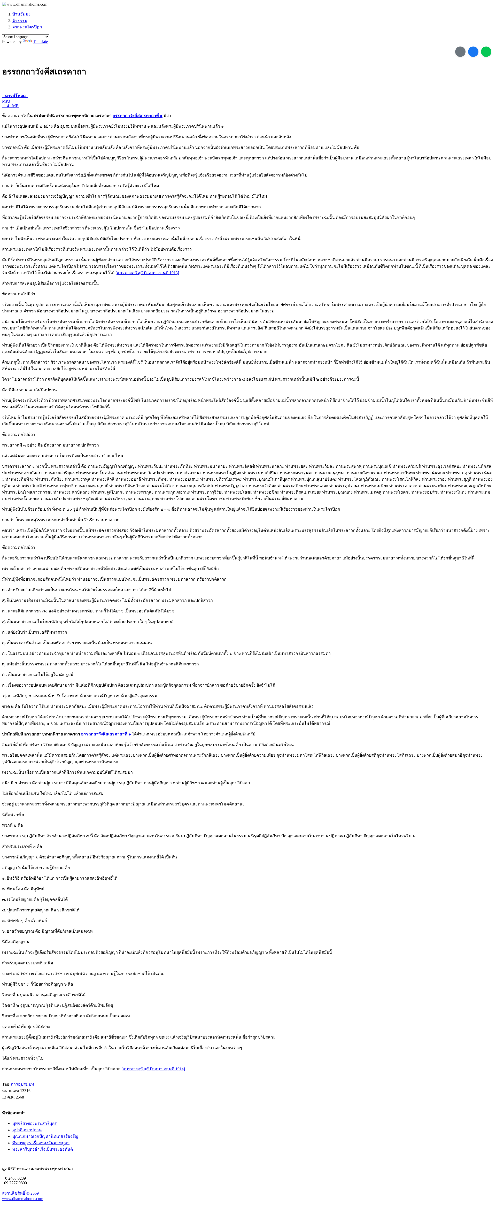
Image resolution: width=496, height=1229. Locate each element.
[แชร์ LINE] (486, 52)
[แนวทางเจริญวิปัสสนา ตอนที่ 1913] (147, 273)
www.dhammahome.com (22, 1198)
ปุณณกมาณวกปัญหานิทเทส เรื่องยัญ (45, 1136)
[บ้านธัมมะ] (24, 4)
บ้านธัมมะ (21, 14)
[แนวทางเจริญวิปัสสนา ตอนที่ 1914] (153, 1069)
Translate (40, 41)
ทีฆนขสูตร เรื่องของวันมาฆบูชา (40, 1143)
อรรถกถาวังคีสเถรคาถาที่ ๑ (137, 115)
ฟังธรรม (19, 20)
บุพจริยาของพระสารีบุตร (34, 1123)
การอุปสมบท (22, 1084)
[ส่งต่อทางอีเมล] (460, 52)
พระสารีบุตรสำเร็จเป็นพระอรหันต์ (42, 1149)
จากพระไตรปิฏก (27, 27)
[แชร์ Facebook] (473, 52)
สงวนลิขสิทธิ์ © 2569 (20, 1193)
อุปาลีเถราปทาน (27, 1130)
